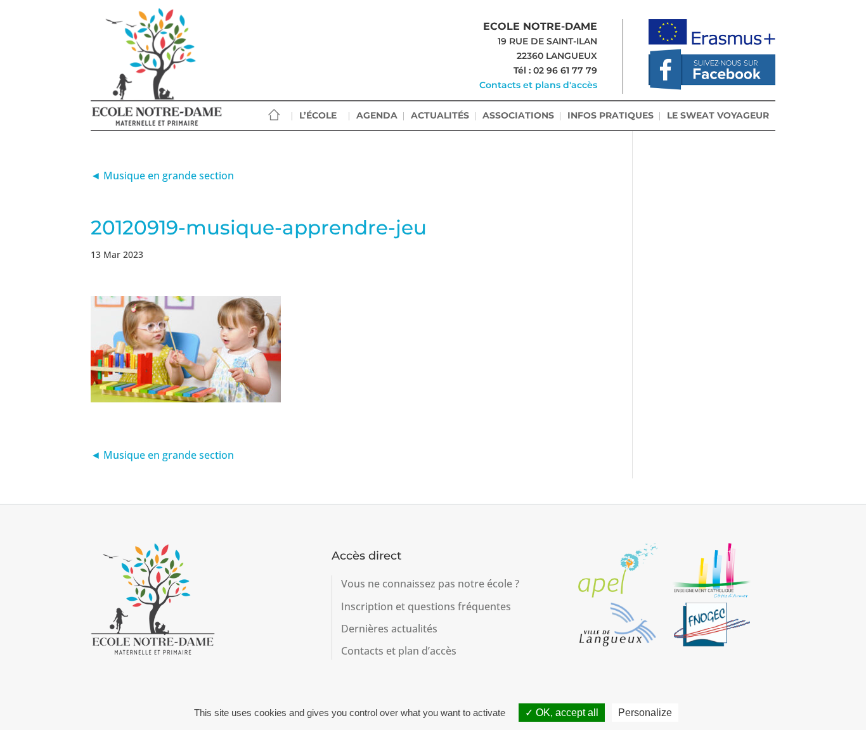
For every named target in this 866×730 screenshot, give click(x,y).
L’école (318, 115)
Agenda (376, 115)
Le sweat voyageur (718, 115)
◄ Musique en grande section (162, 175)
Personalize (645, 712)
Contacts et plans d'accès (538, 85)
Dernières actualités (389, 629)
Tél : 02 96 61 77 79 (555, 70)
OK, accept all (565, 712)
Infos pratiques (610, 115)
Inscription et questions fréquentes (426, 606)
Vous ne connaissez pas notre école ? (430, 584)
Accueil (274, 115)
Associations (518, 115)
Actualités (440, 115)
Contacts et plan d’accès (398, 651)
